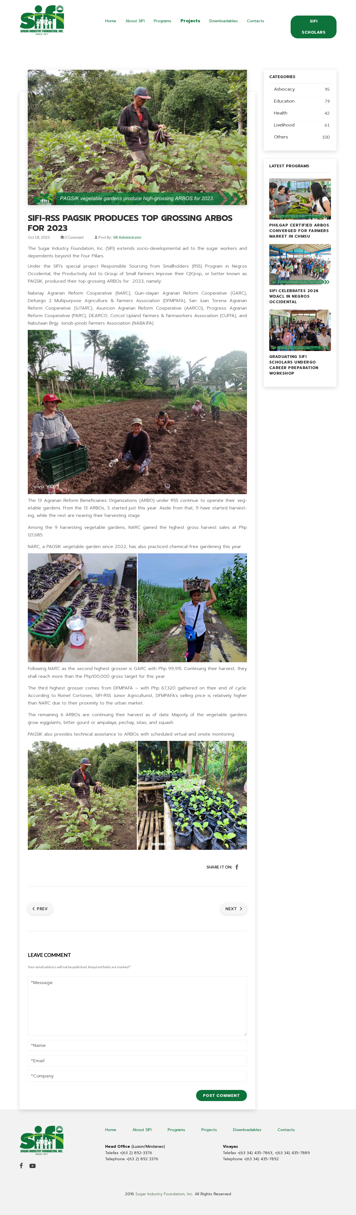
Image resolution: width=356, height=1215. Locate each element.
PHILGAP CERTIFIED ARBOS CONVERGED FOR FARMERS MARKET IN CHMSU (299, 230)
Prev (42, 908)
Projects (190, 21)
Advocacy (284, 89)
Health (280, 113)
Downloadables (223, 21)
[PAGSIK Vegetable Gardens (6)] (192, 795)
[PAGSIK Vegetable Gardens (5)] (192, 607)
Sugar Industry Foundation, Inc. (164, 1194)
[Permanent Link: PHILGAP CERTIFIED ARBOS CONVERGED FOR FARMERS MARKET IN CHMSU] (300, 198)
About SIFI (135, 21)
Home (110, 21)
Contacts (255, 21)
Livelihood (284, 125)
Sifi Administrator (127, 237)
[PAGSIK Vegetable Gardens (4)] (82, 795)
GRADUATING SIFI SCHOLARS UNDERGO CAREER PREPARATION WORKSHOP (293, 365)
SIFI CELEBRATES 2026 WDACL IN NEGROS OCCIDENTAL (294, 296)
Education (284, 101)
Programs (162, 21)
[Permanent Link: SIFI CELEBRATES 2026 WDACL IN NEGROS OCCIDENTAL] (300, 264)
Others (281, 137)
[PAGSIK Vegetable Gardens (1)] (82, 607)
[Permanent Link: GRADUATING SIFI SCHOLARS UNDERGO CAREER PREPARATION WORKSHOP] (300, 330)
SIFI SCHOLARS (313, 26)
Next (232, 908)
